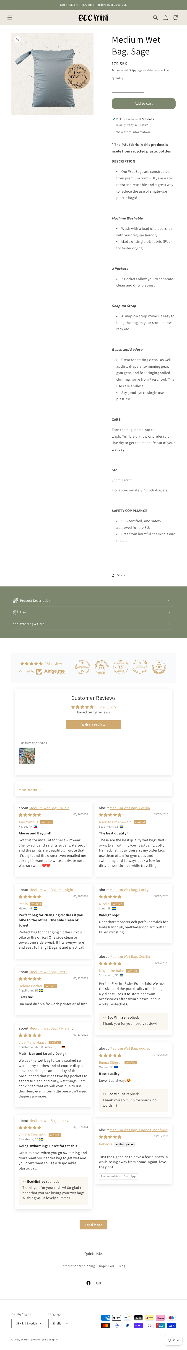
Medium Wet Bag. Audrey (130, 1048)
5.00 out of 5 (105, 707)
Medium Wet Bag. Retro (48, 971)
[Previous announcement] (9, 5)
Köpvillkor (106, 1266)
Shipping (135, 70)
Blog (122, 1266)
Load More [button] (93, 1224)
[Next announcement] (178, 5)
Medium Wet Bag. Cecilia (130, 807)
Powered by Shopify (46, 1339)
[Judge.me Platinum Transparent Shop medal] (82, 667)
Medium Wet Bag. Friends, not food (139, 1130)
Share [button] (121, 575)
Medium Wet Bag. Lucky (129, 889)
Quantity (117, 78)
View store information (133, 132)
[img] (30, 815)
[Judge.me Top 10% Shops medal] (159, 667)
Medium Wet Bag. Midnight (51, 889)
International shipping (78, 1266)
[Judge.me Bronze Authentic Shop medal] (139, 667)
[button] (10, 18)
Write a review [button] (93, 724)
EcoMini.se (27, 1339)
